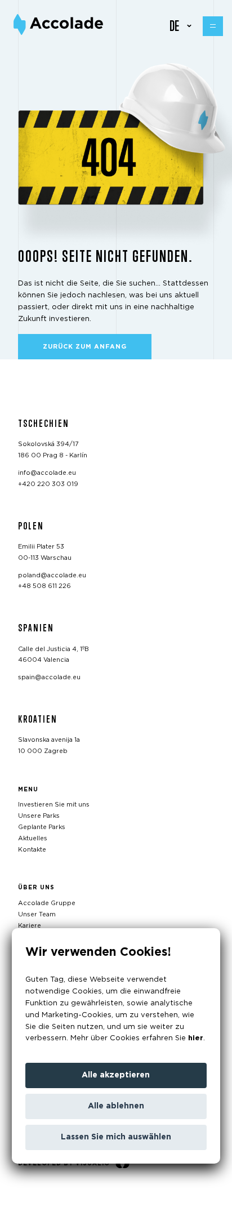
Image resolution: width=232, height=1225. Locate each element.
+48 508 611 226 (44, 586)
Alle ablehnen (116, 1106)
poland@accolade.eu (52, 575)
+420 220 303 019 (48, 483)
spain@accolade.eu (49, 677)
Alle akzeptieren (116, 1075)
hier (195, 1038)
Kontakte (32, 849)
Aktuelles (32, 838)
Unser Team (37, 914)
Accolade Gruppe (46, 903)
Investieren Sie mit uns (54, 804)
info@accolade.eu (47, 473)
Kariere (29, 925)
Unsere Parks (39, 816)
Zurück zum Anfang (85, 347)
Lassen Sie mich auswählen (116, 1137)
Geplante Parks (41, 827)
